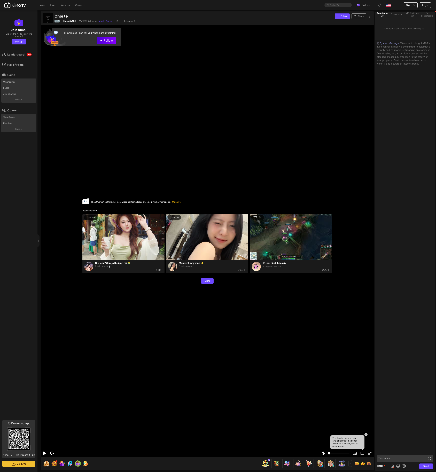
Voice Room (8, 117)
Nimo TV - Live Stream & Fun (19, 439)
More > (18, 99)
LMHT (6, 88)
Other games (9, 82)
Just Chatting (9, 94)
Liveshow (7, 123)
